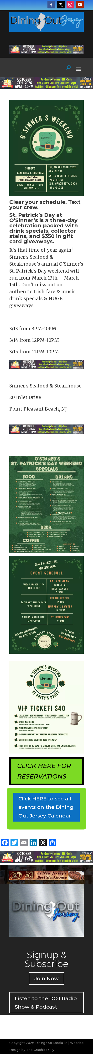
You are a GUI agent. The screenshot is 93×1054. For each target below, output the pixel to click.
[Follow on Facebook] (51, 4)
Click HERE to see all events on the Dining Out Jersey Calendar (45, 807)
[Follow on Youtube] (80, 4)
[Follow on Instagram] (70, 4)
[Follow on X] (61, 4)
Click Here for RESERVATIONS (44, 771)
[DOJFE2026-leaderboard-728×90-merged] (46, 52)
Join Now (46, 978)
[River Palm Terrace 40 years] (46, 878)
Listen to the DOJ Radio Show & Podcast (46, 1002)
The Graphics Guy (40, 1050)
